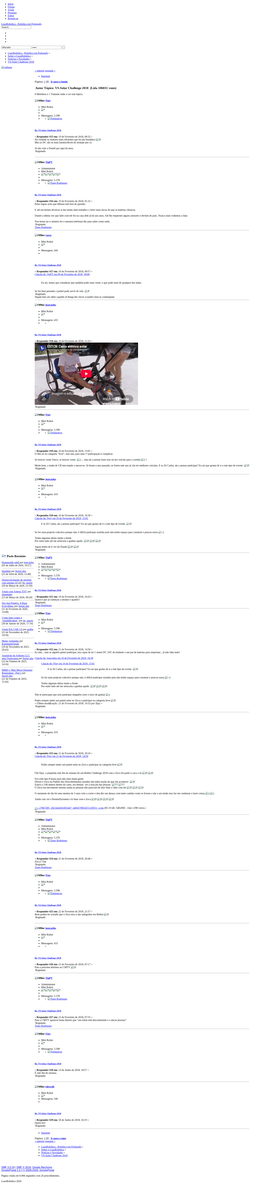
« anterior (39, 70)
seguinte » (50, 70)
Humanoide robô (11, 562)
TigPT (48, 162)
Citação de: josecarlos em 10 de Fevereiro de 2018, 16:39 (64, 658)
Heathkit (6, 571)
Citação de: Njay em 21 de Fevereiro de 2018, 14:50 (61, 756)
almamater (7, 594)
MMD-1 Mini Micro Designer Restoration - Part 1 (17, 671)
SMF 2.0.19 (8, 1167)
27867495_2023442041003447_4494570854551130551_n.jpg (71, 808)
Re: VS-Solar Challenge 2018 (48, 130)
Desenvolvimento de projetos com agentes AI (16, 581)
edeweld (49, 1086)
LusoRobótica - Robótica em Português (21, 24)
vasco (48, 235)
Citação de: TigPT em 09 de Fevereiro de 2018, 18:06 (62, 274)
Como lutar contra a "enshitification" (12, 619)
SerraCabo (20, 571)
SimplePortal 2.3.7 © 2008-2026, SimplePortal (27, 1170)
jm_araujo (27, 582)
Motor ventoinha (10, 641)
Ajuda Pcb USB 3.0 (12, 629)
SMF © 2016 (23, 1167)
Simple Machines (42, 1167)
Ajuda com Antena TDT (14, 591)
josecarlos (29, 562)
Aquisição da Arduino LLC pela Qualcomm (16, 657)
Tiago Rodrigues (43, 227)
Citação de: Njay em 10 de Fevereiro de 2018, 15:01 (61, 518)
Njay (48, 100)
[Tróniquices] (55, 118)
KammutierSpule (10, 643)
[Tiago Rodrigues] (57, 183)
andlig (30, 629)
